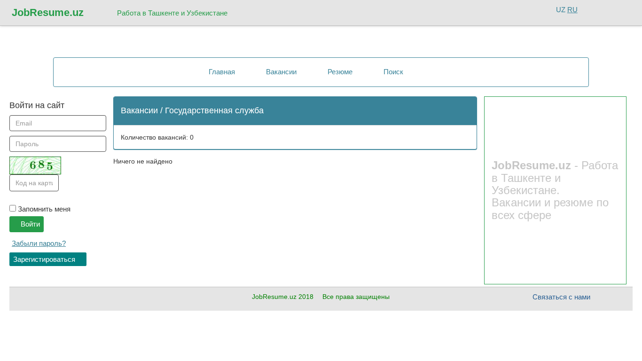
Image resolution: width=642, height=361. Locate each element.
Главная (221, 72)
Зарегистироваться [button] (45, 259)
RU (572, 10)
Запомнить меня (43, 209)
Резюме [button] (339, 72)
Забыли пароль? (39, 243)
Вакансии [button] (280, 72)
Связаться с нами (561, 297)
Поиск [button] (392, 72)
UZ (560, 10)
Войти (29, 224)
